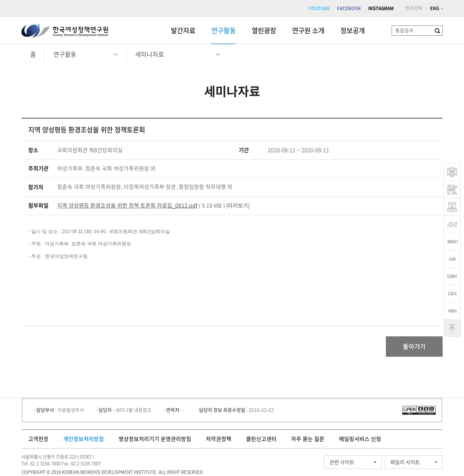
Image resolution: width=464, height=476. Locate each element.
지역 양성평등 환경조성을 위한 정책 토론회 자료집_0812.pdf (127, 205)
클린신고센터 (261, 439)
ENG (434, 8)
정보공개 (352, 30)
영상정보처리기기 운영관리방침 (155, 439)
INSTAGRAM (381, 8)
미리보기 (238, 205)
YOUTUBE (319, 8)
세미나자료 (149, 54)
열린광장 (264, 30)
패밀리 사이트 (405, 462)
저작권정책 (218, 439)
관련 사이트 (341, 462)
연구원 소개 (308, 30)
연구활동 (223, 30)
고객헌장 (38, 439)
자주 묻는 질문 (307, 439)
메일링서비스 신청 (360, 439)
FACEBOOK (349, 8)
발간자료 (183, 30)
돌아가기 (414, 346)
